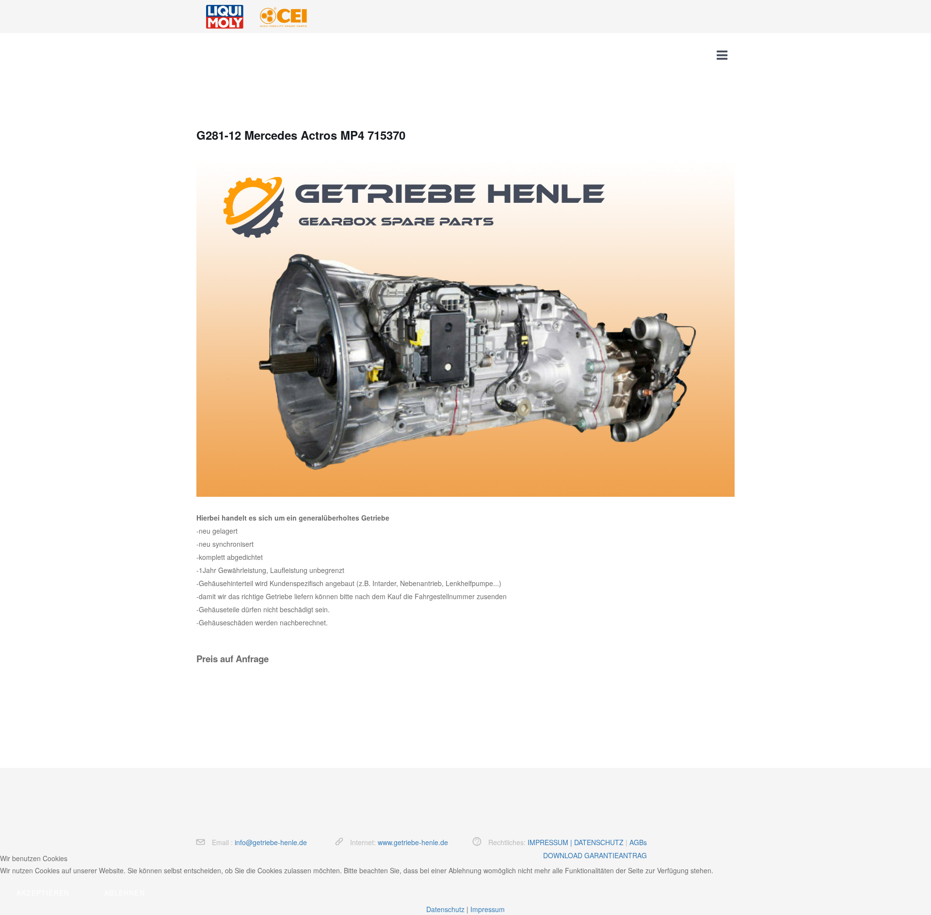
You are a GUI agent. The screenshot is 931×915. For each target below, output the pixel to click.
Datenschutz (445, 909)
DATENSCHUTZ (599, 842)
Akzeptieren (42, 893)
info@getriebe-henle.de (271, 842)
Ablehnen (124, 893)
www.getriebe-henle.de (413, 842)
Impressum (487, 909)
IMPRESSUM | (551, 842)
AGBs (638, 842)
